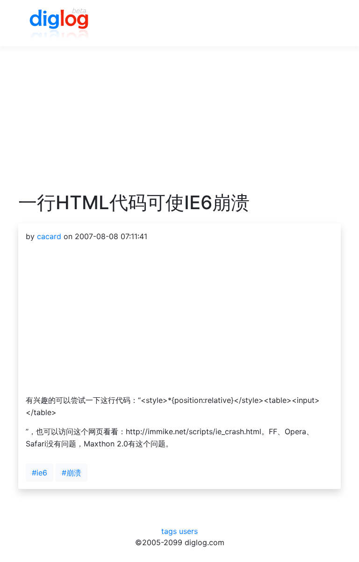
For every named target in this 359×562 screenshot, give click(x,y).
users (188, 531)
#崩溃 (71, 472)
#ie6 (39, 472)
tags (169, 531)
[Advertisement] (179, 125)
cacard (49, 236)
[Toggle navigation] (320, 23)
